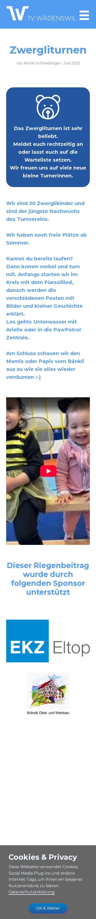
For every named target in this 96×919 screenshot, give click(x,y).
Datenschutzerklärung (32, 892)
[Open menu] (84, 15)
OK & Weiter (48, 908)
